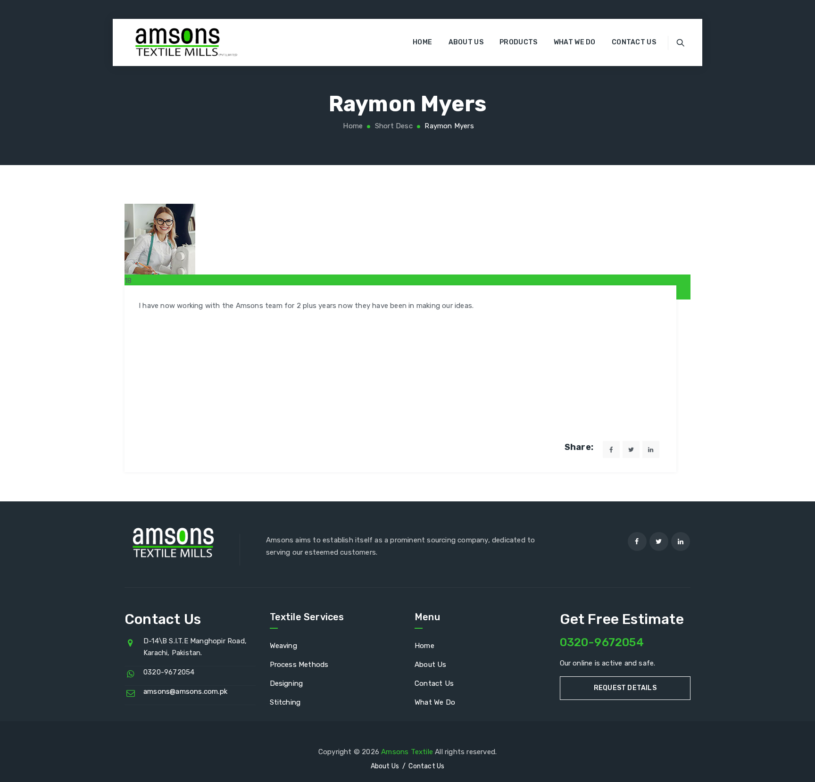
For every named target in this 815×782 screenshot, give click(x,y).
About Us (466, 42)
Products (518, 42)
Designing (286, 683)
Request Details (625, 688)
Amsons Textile (407, 752)
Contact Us (634, 42)
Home (422, 42)
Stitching (285, 702)
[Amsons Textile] (178, 42)
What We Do (575, 42)
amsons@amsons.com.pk (185, 691)
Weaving (283, 645)
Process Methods (299, 664)
